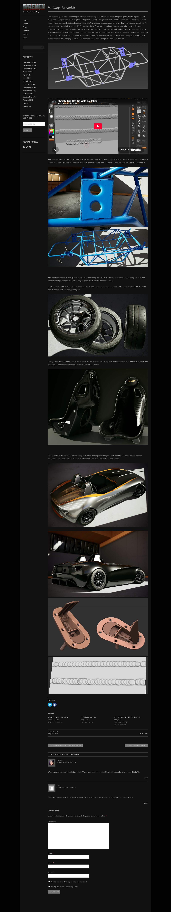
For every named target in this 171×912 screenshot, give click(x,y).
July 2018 (26, 75)
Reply (146, 778)
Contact (26, 31)
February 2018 (29, 84)
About (25, 24)
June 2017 (27, 106)
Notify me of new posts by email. (64, 887)
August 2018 (28, 72)
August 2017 (28, 100)
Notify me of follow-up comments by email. (69, 882)
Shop (25, 38)
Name (51, 853)
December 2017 (29, 87)
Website (51, 872)
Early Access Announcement (136, 745)
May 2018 (27, 78)
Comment (52, 821)
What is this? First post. (58, 717)
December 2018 (29, 62)
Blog (25, 27)
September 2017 (29, 97)
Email (51, 863)
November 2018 (29, 65)
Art (57, 732)
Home (25, 20)
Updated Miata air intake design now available (65, 745)
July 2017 (26, 103)
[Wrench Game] (34, 9)
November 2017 (29, 91)
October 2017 (28, 94)
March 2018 (28, 81)
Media (25, 34)
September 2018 (29, 69)
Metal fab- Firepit (88, 717)
